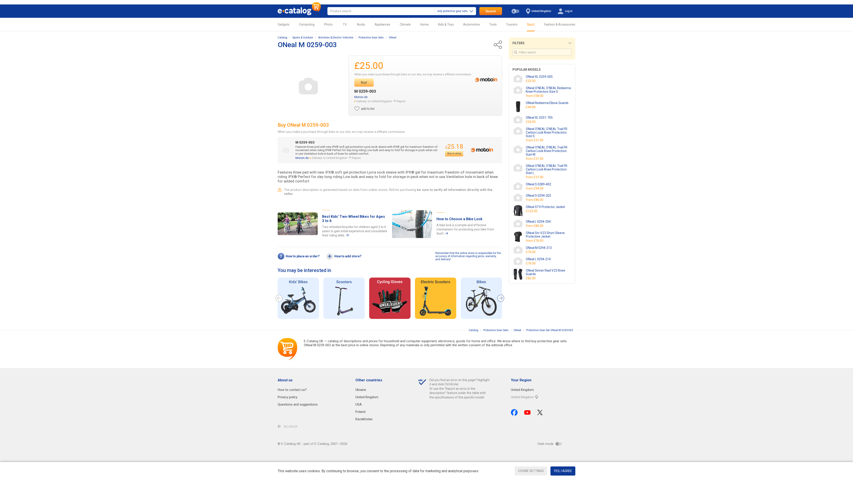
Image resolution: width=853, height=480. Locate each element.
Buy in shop (454, 153)
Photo (328, 24)
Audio (361, 24)
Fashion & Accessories (559, 24)
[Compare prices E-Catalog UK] (299, 11)
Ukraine (360, 390)
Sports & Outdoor (302, 37)
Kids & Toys (446, 24)
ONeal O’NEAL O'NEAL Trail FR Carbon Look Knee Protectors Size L (546, 169)
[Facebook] (514, 412)
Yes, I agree (563, 471)
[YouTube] (527, 412)
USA (358, 404)
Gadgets (283, 24)
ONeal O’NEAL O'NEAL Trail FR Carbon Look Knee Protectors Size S (546, 132)
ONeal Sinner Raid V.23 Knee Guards (545, 272)
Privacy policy (287, 397)
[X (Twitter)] (540, 412)
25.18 (454, 146)
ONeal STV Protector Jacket (545, 207)
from (535, 96)
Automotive (471, 24)
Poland (360, 412)
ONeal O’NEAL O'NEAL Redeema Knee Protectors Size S (548, 89)
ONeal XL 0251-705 (539, 117)
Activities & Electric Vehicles (335, 37)
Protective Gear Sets (371, 37)
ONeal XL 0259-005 (539, 76)
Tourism (512, 24)
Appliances (382, 24)
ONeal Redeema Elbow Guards (547, 103)
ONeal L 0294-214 (538, 259)
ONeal (392, 37)
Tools (493, 24)
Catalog (282, 37)
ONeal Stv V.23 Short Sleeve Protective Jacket (545, 234)
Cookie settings (531, 471)
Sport (531, 24)
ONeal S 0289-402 (538, 184)
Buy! (364, 82)
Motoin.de (360, 97)
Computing (307, 24)
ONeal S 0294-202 (538, 195)
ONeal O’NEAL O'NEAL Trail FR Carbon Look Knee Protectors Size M (546, 151)
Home (424, 24)
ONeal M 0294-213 (539, 248)
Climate (405, 24)
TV (344, 24)
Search (491, 11)
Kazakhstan (364, 419)
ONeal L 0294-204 (538, 221)
